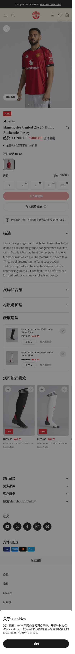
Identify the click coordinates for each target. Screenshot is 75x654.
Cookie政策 (9, 633)
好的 (36, 643)
